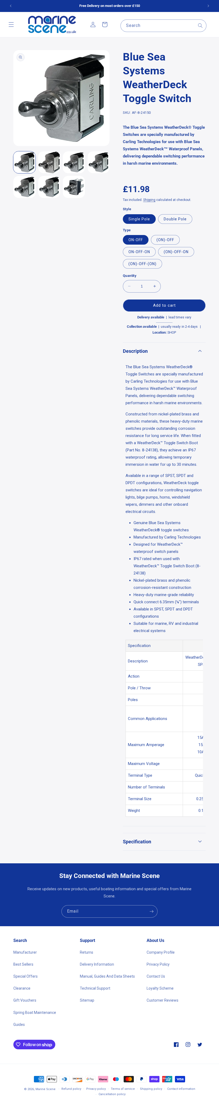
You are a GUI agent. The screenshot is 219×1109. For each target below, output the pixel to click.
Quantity (129, 276)
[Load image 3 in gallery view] (74, 162)
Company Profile (161, 952)
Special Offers (25, 976)
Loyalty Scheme (160, 988)
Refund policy (71, 1089)
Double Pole (175, 219)
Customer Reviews (162, 1000)
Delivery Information (97, 964)
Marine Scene (46, 1089)
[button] (11, 24)
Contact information (181, 1089)
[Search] (200, 25)
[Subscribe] (151, 911)
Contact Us (156, 976)
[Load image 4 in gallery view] (99, 162)
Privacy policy (96, 1089)
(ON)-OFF (165, 240)
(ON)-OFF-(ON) (142, 264)
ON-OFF (135, 240)
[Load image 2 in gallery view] (49, 162)
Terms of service (123, 1089)
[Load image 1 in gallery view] (24, 162)
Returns (86, 952)
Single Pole (139, 219)
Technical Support (95, 988)
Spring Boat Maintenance (34, 1012)
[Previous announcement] (11, 6)
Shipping (149, 200)
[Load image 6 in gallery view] (49, 187)
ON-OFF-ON (139, 252)
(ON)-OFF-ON (176, 252)
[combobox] (163, 26)
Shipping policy (151, 1089)
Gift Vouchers (24, 1000)
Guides (19, 1024)
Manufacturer (25, 952)
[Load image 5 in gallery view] (24, 187)
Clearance (21, 988)
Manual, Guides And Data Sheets (107, 976)
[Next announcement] (208, 6)
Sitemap (87, 1000)
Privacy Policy (158, 964)
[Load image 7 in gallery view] (74, 187)
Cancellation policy (112, 1094)
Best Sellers (23, 964)
